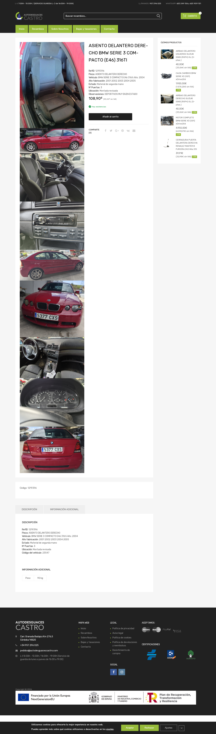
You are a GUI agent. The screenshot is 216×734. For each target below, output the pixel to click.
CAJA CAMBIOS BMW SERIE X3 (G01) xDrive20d (186, 76)
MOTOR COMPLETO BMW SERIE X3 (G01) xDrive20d (185, 120)
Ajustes (168, 727)
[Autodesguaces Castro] (28, 16)
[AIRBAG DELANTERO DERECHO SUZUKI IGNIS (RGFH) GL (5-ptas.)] (167, 98)
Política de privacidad (123, 628)
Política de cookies (121, 637)
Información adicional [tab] (64, 509)
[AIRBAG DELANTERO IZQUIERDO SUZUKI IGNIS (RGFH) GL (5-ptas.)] (167, 54)
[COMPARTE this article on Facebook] (105, 131)
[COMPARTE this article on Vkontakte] (128, 131)
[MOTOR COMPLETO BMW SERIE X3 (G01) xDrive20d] (167, 120)
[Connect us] (113, 672)
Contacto (109, 29)
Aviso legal (117, 633)
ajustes (110, 729)
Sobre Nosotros (60, 29)
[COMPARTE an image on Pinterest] (122, 131)
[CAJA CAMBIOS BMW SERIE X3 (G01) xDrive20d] (167, 76)
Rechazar (149, 727)
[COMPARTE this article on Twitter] (111, 131)
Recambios (38, 29)
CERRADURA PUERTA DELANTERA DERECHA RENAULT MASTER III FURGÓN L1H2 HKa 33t (186, 144)
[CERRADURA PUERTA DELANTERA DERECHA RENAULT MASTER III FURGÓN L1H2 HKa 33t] (167, 143)
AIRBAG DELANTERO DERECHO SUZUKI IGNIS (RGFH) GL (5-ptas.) (185, 100)
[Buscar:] (113, 16)
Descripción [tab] (29, 509)
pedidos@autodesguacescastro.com (39, 650)
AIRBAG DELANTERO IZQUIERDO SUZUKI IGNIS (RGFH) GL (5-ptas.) (185, 55)
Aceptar (130, 727)
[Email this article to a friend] (133, 131)
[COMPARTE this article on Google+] (116, 131)
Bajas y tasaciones (86, 29)
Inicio (22, 29)
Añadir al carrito (110, 116)
